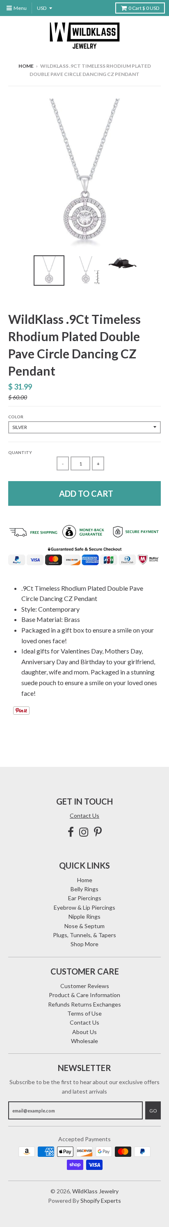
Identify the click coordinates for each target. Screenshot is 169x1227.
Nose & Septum (84, 925)
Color (15, 416)
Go (153, 1110)
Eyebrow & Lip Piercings (84, 907)
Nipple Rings (84, 916)
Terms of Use (84, 1013)
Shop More (84, 943)
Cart (143, 8)
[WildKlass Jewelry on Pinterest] (98, 831)
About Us (84, 1031)
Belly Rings (84, 888)
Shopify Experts (100, 1200)
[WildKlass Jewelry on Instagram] (84, 831)
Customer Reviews (84, 985)
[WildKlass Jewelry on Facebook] (71, 831)
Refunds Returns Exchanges (84, 1004)
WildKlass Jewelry (95, 1191)
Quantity (20, 452)
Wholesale (84, 1040)
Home (26, 66)
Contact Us (84, 815)
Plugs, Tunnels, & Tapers (84, 934)
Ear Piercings (84, 897)
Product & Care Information (84, 994)
